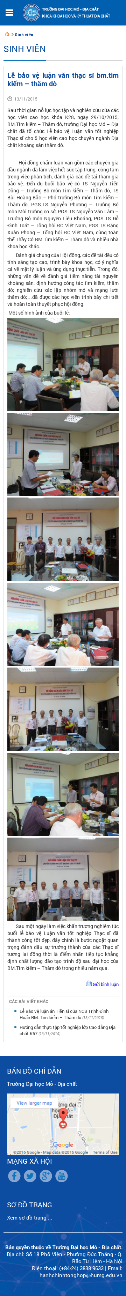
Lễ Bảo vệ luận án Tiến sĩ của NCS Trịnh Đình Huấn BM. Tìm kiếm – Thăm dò (64, 1014)
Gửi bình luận (106, 984)
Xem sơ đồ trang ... (29, 1217)
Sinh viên (24, 34)
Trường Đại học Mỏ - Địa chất (42, 1083)
